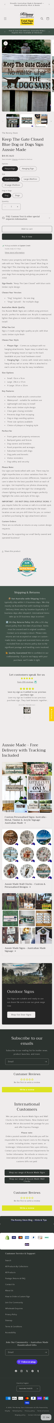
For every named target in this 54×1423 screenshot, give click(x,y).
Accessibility (10, 1333)
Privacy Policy (11, 1314)
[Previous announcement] (5, 4)
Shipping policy (20, 1415)
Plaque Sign (10, 169)
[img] (27, 678)
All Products (10, 1272)
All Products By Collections (16, 1266)
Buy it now (27, 237)
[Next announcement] (49, 4)
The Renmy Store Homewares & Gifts (25, 1407)
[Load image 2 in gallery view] (27, 120)
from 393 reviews (25, 682)
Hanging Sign (28, 169)
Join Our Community (14, 1303)
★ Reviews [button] (51, 714)
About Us (9, 1291)
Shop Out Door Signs (21, 1015)
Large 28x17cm (30, 179)
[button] (5, 19)
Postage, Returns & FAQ (15, 1278)
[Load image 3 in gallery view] (41, 120)
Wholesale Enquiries (14, 1308)
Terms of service (43, 1411)
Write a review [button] (27, 1089)
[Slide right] (51, 121)
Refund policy (17, 1411)
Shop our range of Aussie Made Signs (27, 1172)
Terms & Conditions (13, 1327)
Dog (6, 195)
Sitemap (8, 1320)
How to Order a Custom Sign (17, 1297)
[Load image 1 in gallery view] (12, 120)
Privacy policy (30, 1411)
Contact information (35, 1415)
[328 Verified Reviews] (27, 578)
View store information (15, 253)
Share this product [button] (12, 551)
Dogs (17, 195)
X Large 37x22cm (12, 185)
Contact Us (10, 1284)
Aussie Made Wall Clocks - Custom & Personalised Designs (25, 886)
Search (8, 1261)
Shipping (15, 159)
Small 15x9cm (11, 179)
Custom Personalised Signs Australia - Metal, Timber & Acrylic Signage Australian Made (26, 820)
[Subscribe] (46, 1062)
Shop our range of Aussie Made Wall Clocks (27, 1180)
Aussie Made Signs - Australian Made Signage (25, 950)
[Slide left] (3, 121)
